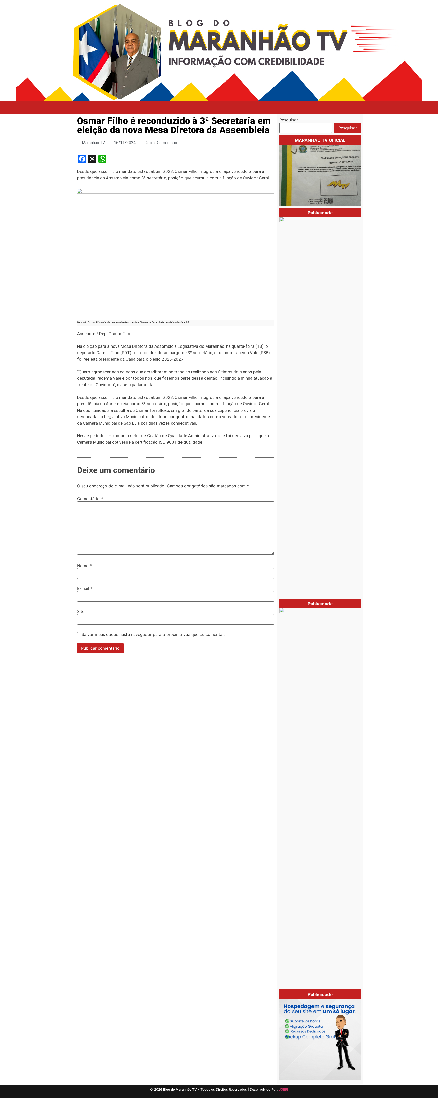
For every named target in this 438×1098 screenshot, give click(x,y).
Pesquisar (288, 120)
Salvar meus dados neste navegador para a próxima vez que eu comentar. (153, 634)
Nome (84, 566)
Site (80, 611)
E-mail (85, 588)
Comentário (90, 499)
